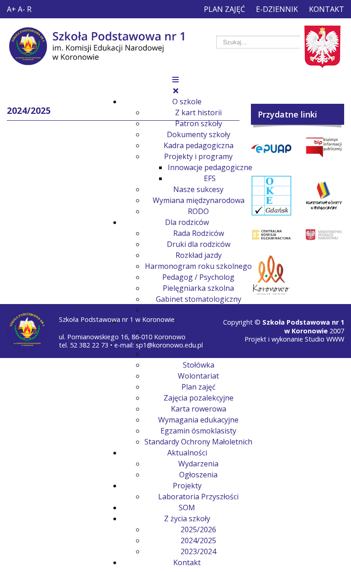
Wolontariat (198, 376)
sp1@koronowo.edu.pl (169, 345)
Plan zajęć (224, 9)
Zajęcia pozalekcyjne (199, 398)
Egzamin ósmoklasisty (198, 431)
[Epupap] (271, 148)
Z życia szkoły (187, 518)
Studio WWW (324, 339)
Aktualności (187, 453)
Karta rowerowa (198, 409)
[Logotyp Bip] (323, 148)
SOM (187, 508)
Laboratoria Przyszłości (198, 497)
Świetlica (198, 354)
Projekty (187, 486)
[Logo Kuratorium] (323, 196)
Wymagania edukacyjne (198, 420)
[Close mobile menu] (175, 91)
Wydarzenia (198, 464)
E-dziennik (277, 9)
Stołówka (198, 365)
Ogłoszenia (198, 475)
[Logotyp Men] (323, 235)
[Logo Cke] (271, 235)
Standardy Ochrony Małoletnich (198, 442)
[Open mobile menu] (175, 80)
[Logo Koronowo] (271, 275)
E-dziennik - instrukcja (198, 310)
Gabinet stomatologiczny (198, 299)
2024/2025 (198, 540)
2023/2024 (198, 551)
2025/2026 (198, 529)
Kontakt (326, 9)
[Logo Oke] (271, 195)
